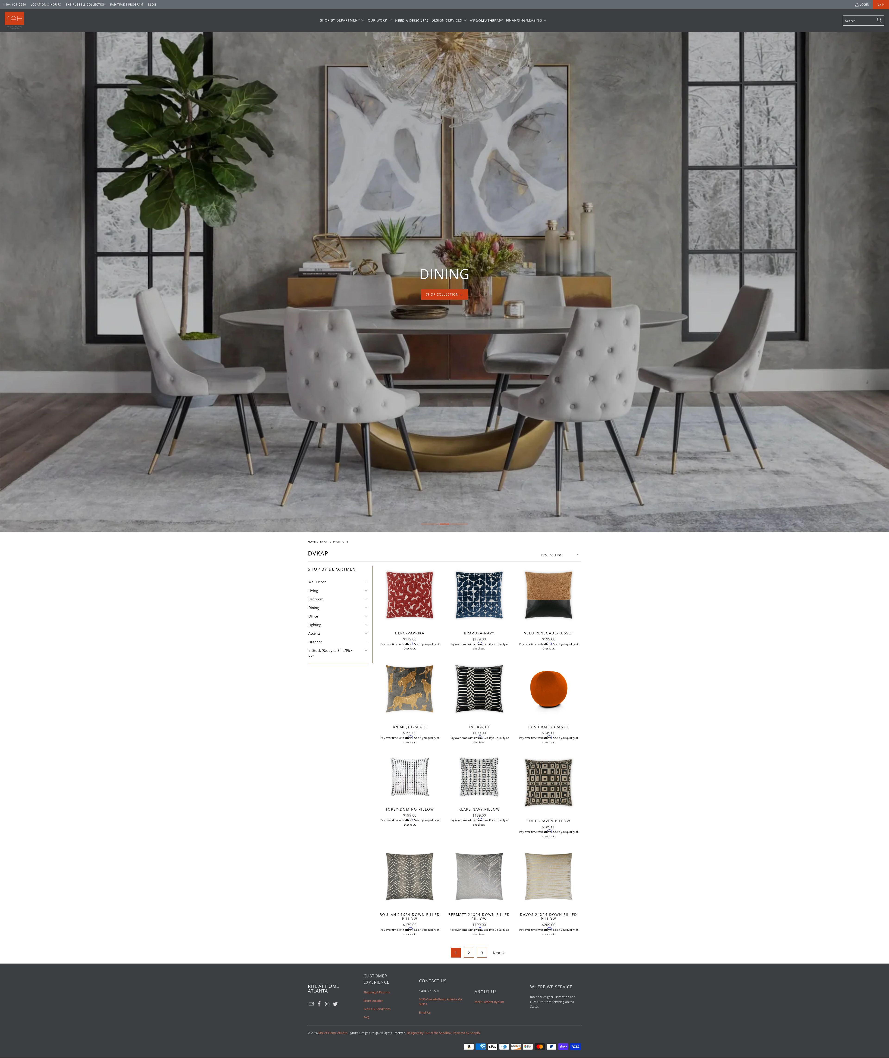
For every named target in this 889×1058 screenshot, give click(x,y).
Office (313, 616)
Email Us (425, 1012)
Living (313, 590)
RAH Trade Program (126, 4)
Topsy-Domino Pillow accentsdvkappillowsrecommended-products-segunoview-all (409, 777)
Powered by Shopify (466, 1033)
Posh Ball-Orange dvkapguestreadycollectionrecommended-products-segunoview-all (548, 689)
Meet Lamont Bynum (489, 1002)
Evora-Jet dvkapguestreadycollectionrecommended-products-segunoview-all (479, 689)
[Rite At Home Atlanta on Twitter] (335, 1004)
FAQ (366, 1017)
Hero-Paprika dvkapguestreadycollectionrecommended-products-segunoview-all (409, 595)
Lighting (314, 624)
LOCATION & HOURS (46, 4)
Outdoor (315, 642)
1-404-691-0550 (14, 4)
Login (864, 4)
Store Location (373, 1001)
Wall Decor (317, 582)
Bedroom (315, 599)
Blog (152, 4)
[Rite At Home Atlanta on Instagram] (327, 1004)
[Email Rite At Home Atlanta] (311, 1004)
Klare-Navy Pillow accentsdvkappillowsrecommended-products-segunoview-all (479, 777)
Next (497, 952)
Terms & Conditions (377, 1009)
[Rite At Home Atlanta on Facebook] (319, 1004)
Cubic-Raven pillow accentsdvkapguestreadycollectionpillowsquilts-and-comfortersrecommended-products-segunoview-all (548, 783)
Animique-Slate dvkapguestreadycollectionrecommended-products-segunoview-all (409, 689)
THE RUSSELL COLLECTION (86, 4)
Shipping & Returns (376, 992)
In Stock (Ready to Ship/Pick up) (330, 653)
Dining (313, 607)
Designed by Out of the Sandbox (429, 1033)
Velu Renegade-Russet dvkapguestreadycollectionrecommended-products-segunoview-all (548, 595)
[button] (342, 20)
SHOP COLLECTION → (444, 291)
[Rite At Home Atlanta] (14, 21)
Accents (314, 633)
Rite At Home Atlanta (332, 1033)
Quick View (409, 605)
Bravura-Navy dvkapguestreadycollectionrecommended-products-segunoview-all (479, 595)
